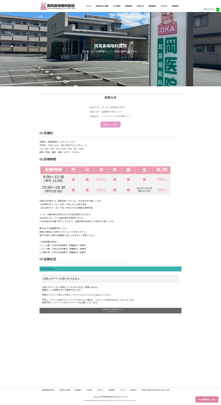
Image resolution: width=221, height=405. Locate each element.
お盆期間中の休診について (111, 112)
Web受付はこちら (206, 399)
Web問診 (89, 390)
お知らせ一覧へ (110, 124)
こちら (64, 228)
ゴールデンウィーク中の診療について (116, 116)
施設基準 (111, 390)
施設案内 (78, 390)
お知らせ (100, 390)
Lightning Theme (110, 400)
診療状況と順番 (64, 390)
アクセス (123, 390)
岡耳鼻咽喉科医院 (48, 390)
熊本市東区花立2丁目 (70, 145)
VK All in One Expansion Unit (127, 400)
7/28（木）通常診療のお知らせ (113, 107)
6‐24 (84, 145)
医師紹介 (134, 390)
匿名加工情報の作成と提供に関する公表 (155, 390)
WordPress (97, 400)
